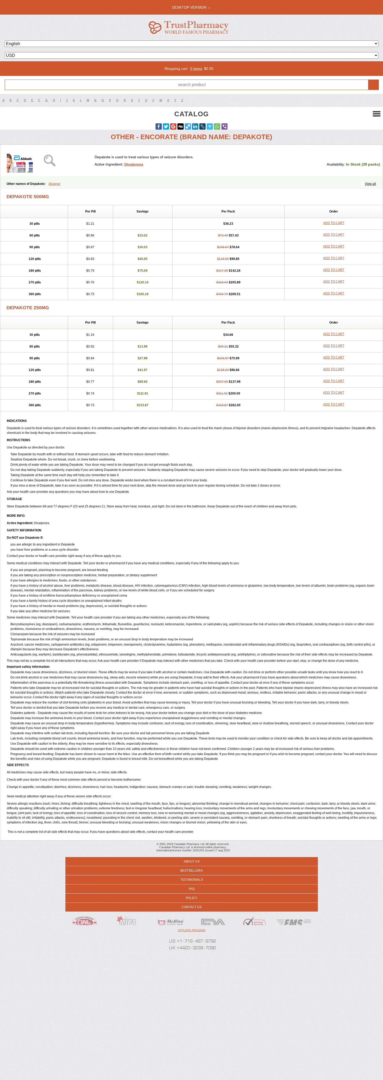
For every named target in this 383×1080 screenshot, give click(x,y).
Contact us (192, 907)
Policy (191, 898)
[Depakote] (49, 160)
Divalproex (133, 164)
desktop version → (191, 7)
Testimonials (191, 880)
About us (192, 861)
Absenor (54, 184)
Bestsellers (191, 870)
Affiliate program (191, 930)
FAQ (192, 889)
